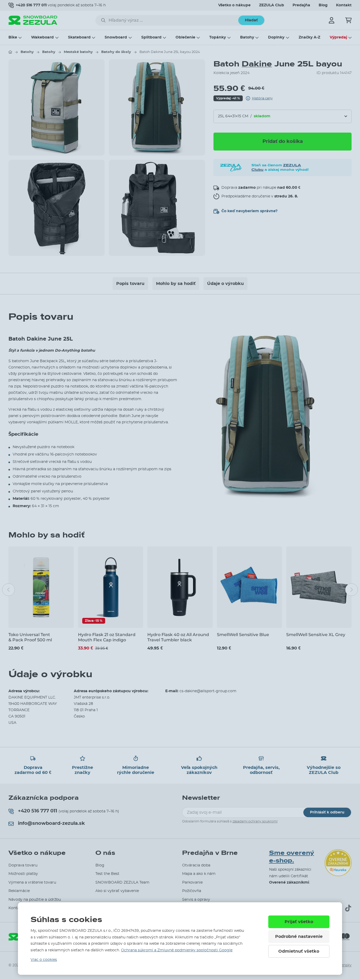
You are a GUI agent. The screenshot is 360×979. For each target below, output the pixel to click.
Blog (323, 5)
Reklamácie (19, 891)
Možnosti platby (23, 874)
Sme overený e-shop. (291, 856)
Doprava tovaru (22, 865)
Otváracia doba (196, 865)
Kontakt (344, 5)
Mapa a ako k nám (199, 874)
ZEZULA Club (271, 5)
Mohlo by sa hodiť (176, 284)
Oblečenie (185, 37)
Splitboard (151, 37)
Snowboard (116, 37)
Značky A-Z (309, 37)
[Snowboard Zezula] (32, 20)
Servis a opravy (196, 900)
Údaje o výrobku (225, 284)
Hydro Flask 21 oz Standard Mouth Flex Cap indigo (106, 637)
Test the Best (107, 874)
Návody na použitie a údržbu (34, 900)
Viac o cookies (44, 960)
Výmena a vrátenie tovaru (32, 882)
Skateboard (79, 37)
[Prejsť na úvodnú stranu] (10, 51)
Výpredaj (338, 37)
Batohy (247, 37)
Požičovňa (191, 891)
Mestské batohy (78, 52)
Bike (12, 37)
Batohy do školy (116, 52)
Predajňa (301, 5)
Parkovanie (192, 882)
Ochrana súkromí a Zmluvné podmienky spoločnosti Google (176, 950)
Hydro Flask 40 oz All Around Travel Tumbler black (178, 637)
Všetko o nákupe (234, 5)
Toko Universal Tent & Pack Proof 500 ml (30, 637)
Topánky (217, 37)
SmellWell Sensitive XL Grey (315, 634)
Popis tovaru (130, 284)
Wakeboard (42, 37)
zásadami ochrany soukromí (255, 821)
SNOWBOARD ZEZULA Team (122, 882)
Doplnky (276, 37)
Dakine (257, 64)
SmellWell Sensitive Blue (243, 634)
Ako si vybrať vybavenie (117, 891)
